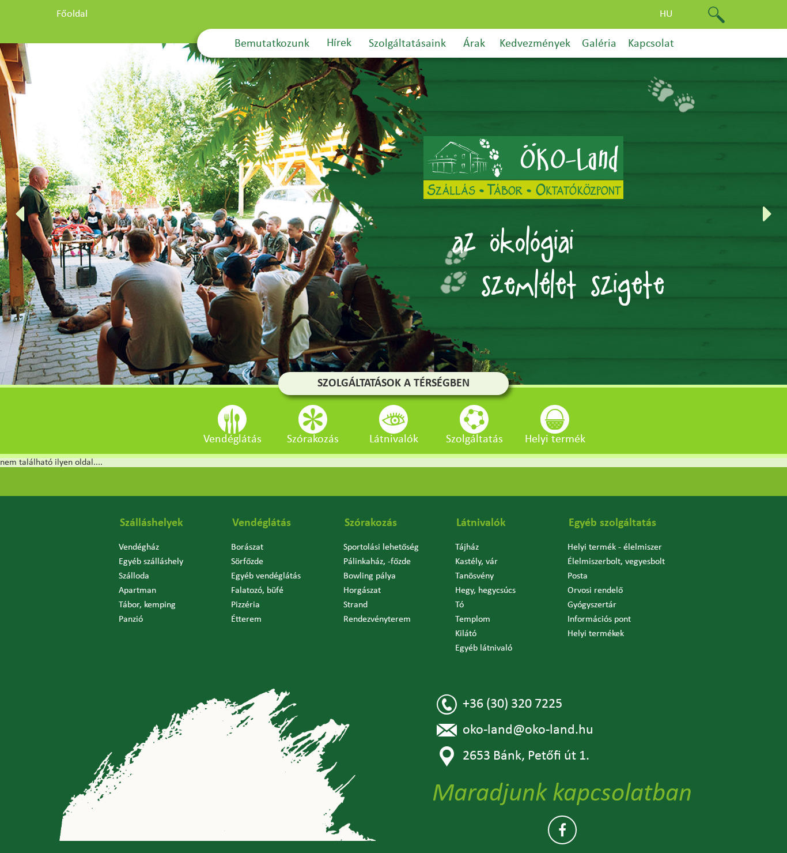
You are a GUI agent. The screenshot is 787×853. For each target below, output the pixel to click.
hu (666, 14)
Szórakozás (371, 523)
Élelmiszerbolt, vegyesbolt (616, 561)
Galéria (599, 44)
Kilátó (465, 633)
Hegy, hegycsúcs (485, 590)
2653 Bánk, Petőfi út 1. (526, 756)
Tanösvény (474, 576)
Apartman (137, 590)
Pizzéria (245, 605)
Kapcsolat (651, 44)
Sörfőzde (247, 561)
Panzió (131, 619)
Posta (577, 576)
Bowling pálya (369, 576)
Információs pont (599, 619)
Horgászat (362, 590)
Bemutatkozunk (271, 44)
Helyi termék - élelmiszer (614, 547)
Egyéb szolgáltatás (612, 523)
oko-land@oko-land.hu (528, 730)
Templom (472, 619)
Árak (474, 44)
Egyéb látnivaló (483, 648)
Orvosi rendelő (595, 590)
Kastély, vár (476, 561)
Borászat (247, 547)
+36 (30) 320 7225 (512, 704)
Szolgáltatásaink (407, 44)
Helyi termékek (595, 633)
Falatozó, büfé (257, 590)
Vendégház (139, 547)
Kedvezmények (535, 44)
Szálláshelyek (151, 523)
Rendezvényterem (377, 619)
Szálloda (134, 576)
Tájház (467, 547)
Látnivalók (481, 523)
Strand (355, 605)
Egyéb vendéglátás (266, 576)
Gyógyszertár (591, 605)
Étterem (246, 619)
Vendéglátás (261, 523)
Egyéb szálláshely (151, 561)
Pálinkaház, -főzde (377, 561)
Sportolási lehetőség (381, 547)
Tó (459, 605)
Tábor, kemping (147, 605)
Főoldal (72, 14)
